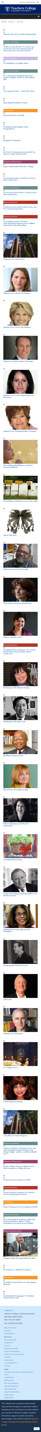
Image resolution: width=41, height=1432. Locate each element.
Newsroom (11, 22)
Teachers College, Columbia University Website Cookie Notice (20, 1422)
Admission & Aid (10, 1340)
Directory (7, 1331)
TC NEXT (7, 1357)
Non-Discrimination (11, 1383)
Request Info (31, 2)
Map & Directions (10, 1328)
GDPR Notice (9, 1398)
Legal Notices (9, 1377)
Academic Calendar (11, 1348)
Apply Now (23, 2)
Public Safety (9, 1395)
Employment (8, 1360)
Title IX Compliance (11, 1386)
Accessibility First (10, 1363)
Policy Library (9, 1380)
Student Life (8, 1343)
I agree (37, 1428)
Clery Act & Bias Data (11, 1392)
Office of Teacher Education (14, 1354)
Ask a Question (9, 1333)
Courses (7, 1346)
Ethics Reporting (10, 1389)
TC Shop (7, 1366)
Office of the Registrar (12, 1351)
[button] (2, 2)
